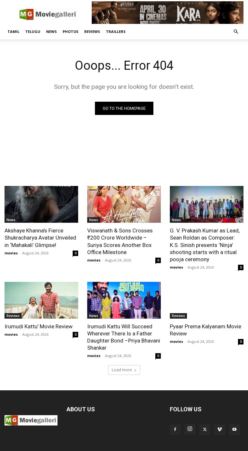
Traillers (116, 31)
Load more (122, 370)
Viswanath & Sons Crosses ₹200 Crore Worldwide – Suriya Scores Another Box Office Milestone (120, 241)
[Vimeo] (219, 430)
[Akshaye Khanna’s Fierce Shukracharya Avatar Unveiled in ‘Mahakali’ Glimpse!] (41, 204)
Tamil (13, 31)
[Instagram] (190, 429)
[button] (235, 32)
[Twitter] (205, 430)
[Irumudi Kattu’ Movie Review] (41, 300)
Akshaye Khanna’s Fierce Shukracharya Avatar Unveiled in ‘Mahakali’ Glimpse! (40, 237)
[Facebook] (175, 430)
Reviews (92, 31)
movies (11, 253)
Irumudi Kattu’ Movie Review (39, 326)
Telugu (32, 31)
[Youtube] (234, 430)
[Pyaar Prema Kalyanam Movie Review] (206, 300)
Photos (70, 31)
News (51, 31)
